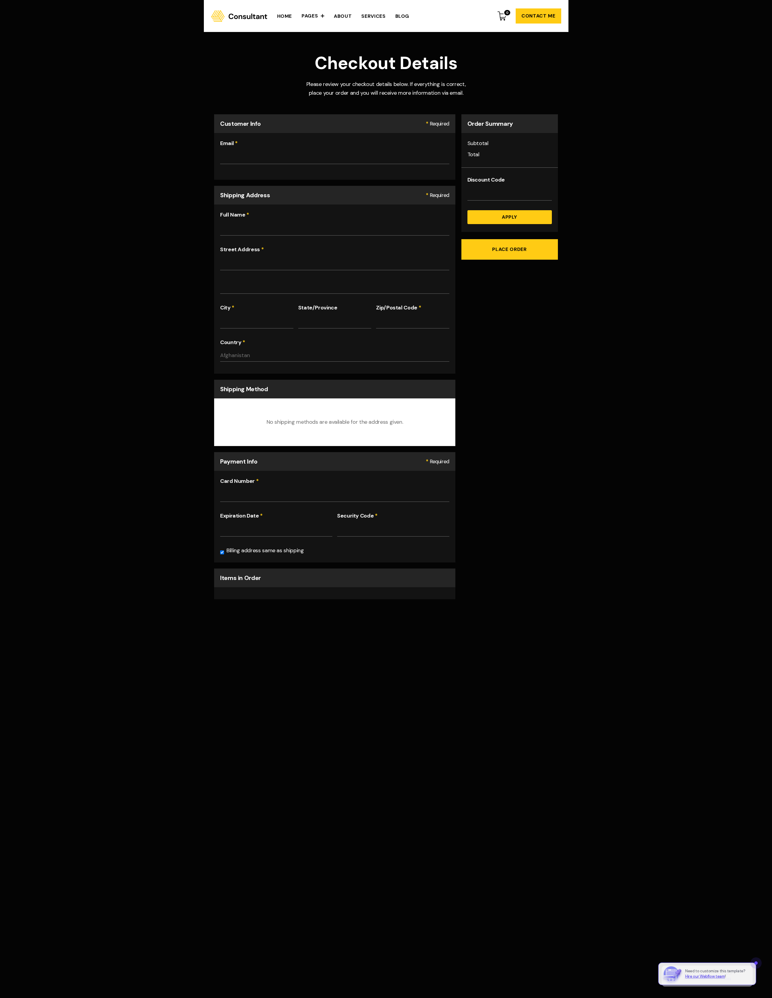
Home (284, 16)
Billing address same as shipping (265, 550)
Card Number (239, 481)
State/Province (317, 307)
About (343, 16)
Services (373, 16)
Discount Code (486, 179)
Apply (509, 217)
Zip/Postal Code (398, 307)
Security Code (357, 515)
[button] (313, 16)
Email (228, 143)
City (227, 307)
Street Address (242, 249)
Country (232, 342)
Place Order (509, 249)
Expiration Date (241, 515)
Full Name (234, 214)
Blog (402, 16)
